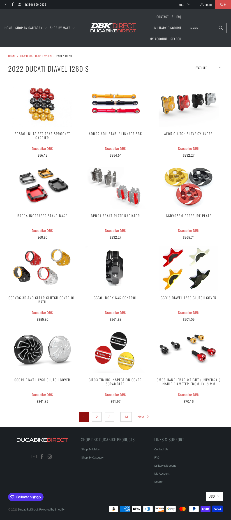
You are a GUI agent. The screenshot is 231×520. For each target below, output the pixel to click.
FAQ (156, 457)
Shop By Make (90, 449)
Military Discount (165, 465)
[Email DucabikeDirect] (5, 4)
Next (141, 417)
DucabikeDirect (28, 509)
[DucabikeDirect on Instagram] (19, 4)
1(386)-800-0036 (35, 4)
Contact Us (161, 449)
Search (158, 481)
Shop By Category (92, 457)
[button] (31, 28)
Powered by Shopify (52, 509)
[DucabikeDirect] (113, 28)
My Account (161, 473)
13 (126, 417)
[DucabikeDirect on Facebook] (12, 4)
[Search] (220, 28)
